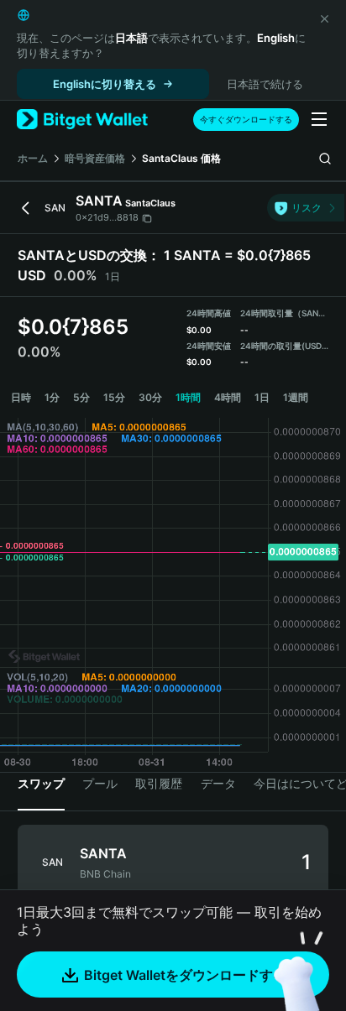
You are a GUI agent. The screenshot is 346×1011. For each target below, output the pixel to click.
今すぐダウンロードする (246, 119)
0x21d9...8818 (107, 217)
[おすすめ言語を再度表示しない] (324, 18)
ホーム (33, 158)
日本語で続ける (265, 84)
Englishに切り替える (104, 84)
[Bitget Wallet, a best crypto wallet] (82, 119)
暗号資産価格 (95, 158)
